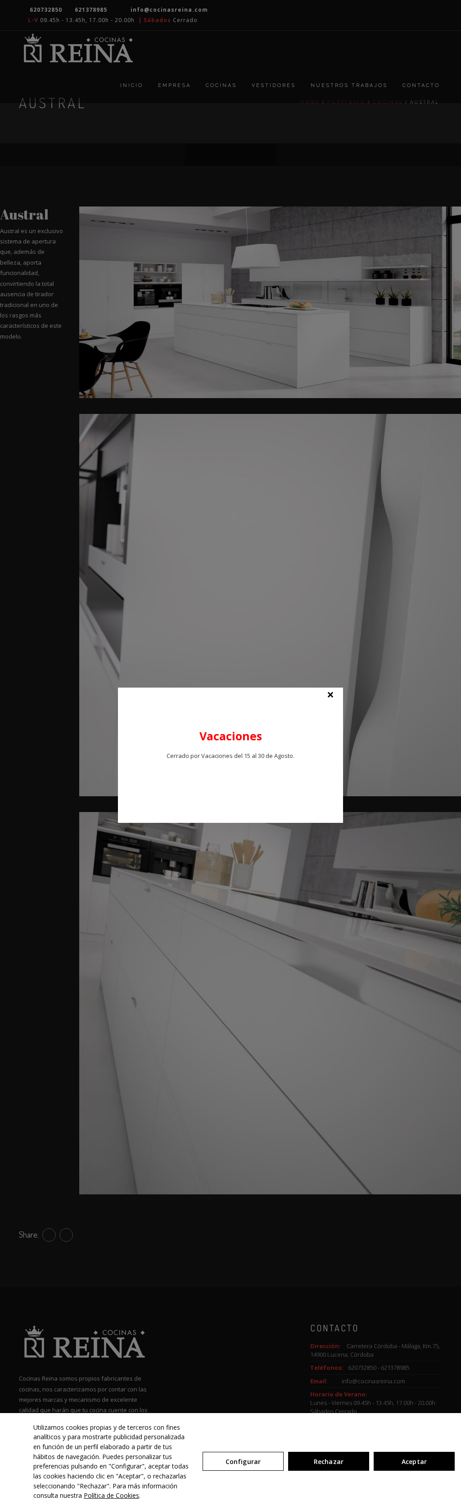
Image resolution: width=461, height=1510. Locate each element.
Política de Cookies (111, 1495)
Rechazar (328, 1461)
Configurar (243, 1461)
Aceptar (414, 1461)
